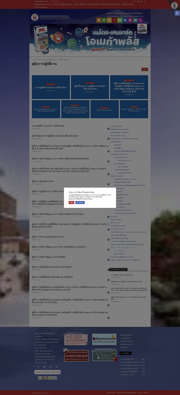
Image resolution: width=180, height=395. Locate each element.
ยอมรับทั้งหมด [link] (80, 202)
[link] (177, 13)
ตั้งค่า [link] (71, 202)
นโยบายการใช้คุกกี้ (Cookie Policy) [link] (81, 199)
